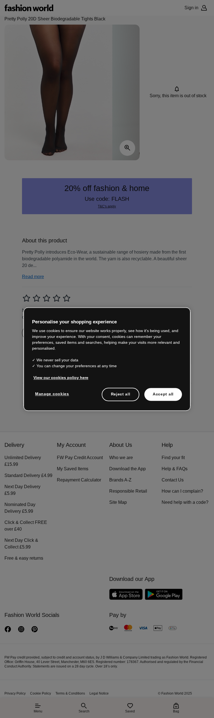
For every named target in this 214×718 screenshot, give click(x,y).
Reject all (120, 391)
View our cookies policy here (57, 374)
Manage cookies (51, 391)
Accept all (163, 391)
